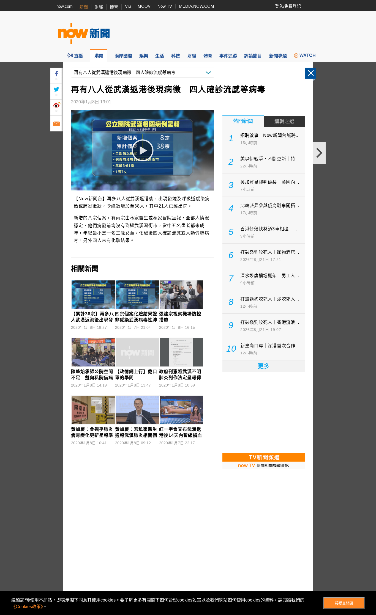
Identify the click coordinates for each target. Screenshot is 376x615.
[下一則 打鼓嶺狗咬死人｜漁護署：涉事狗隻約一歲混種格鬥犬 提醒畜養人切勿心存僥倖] (319, 153)
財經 (99, 7)
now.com (64, 6)
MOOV (144, 6)
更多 (264, 366)
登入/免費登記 (288, 6)
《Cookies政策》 (27, 606)
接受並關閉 (344, 603)
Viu (128, 6)
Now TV (164, 6)
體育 (114, 7)
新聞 (84, 7)
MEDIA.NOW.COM (196, 6)
